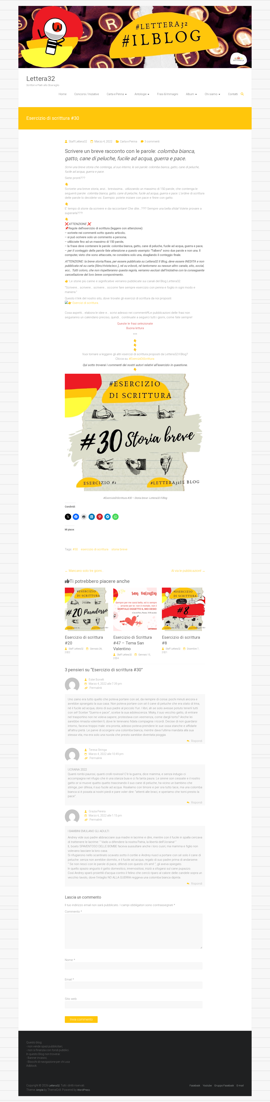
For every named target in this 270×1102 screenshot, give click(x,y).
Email (69, 979)
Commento (73, 911)
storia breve (119, 549)
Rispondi (196, 740)
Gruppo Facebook (224, 1085)
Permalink (96, 687)
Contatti (233, 94)
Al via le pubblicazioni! (188, 571)
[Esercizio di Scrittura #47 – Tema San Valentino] (135, 590)
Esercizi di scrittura (85, 303)
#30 (75, 549)
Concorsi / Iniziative (86, 94)
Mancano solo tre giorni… (84, 571)
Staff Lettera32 (78, 141)
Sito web (71, 999)
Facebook (195, 1085)
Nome (70, 960)
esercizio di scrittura (94, 549)
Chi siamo (211, 94)
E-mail (240, 1085)
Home (62, 94)
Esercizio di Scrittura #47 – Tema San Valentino (132, 643)
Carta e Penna (115, 94)
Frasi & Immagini (167, 94)
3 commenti (152, 141)
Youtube (207, 1085)
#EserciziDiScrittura (141, 358)
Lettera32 (40, 78)
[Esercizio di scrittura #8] (183, 590)
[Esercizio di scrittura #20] (86, 590)
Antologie (140, 94)
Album (190, 94)
